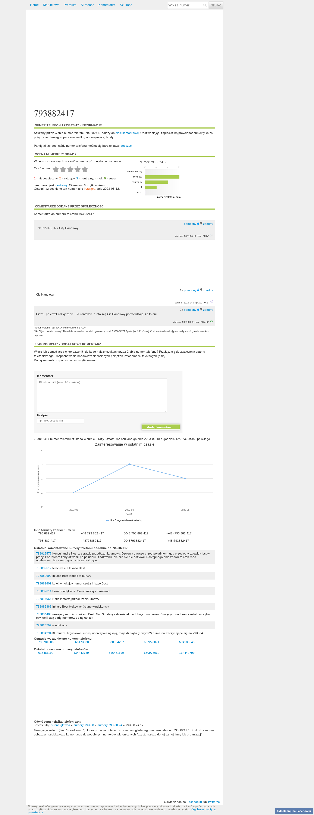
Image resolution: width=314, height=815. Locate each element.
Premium (70, 5)
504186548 (187, 642)
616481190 (45, 652)
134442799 (187, 652)
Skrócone (87, 5)
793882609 (43, 583)
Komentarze (107, 5)
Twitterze (214, 801)
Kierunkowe (51, 5)
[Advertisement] (124, 59)
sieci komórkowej (127, 133)
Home (34, 5)
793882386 (43, 606)
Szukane (126, 5)
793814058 (43, 599)
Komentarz (45, 376)
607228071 (151, 642)
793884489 (43, 614)
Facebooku (194, 801)
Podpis (42, 415)
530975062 (151, 652)
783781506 (46, 642)
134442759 (81, 652)
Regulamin (197, 809)
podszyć (126, 145)
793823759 (43, 625)
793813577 (43, 553)
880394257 (116, 642)
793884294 (43, 633)
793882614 (43, 591)
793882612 (43, 568)
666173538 (81, 642)
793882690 (43, 575)
